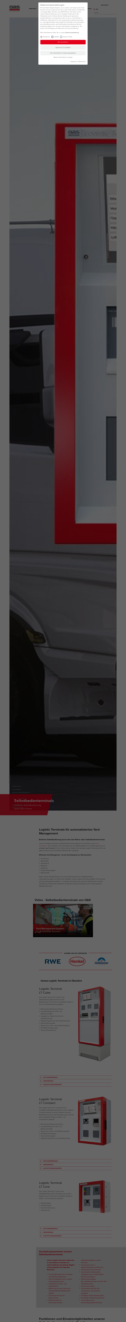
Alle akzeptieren (63, 42)
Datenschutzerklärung (72, 32)
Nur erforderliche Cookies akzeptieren (63, 53)
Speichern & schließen (63, 47)
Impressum (74, 61)
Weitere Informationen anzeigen (63, 57)
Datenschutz (82, 61)
